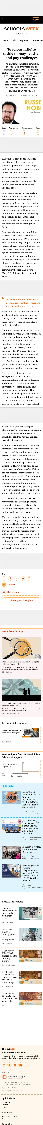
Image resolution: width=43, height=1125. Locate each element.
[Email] (26, 1064)
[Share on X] (16, 578)
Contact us (6, 1102)
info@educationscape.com (13, 1091)
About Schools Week (10, 1116)
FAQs (4, 1107)
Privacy (5, 1105)
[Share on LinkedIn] (23, 578)
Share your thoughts (21, 600)
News (5, 40)
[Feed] (4, 1064)
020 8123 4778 (10, 1087)
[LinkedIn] (20, 1064)
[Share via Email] (29, 578)
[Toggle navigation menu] (4, 20)
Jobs (14, 40)
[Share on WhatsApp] (4, 578)
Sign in (36, 20)
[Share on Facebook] (10, 578)
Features (38, 40)
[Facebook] (9, 1064)
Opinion (24, 40)
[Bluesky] (15, 1064)
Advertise (6, 1119)
